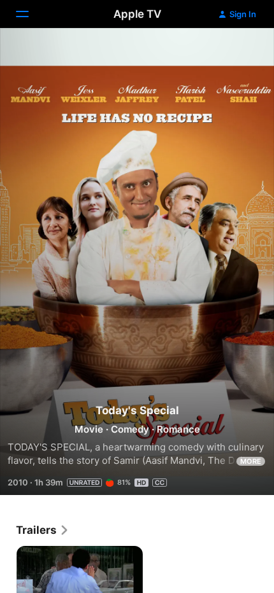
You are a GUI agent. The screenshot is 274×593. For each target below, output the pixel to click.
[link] (42, 530)
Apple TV (137, 14)
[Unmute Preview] (240, 53)
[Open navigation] (30, 14)
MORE (250, 461)
